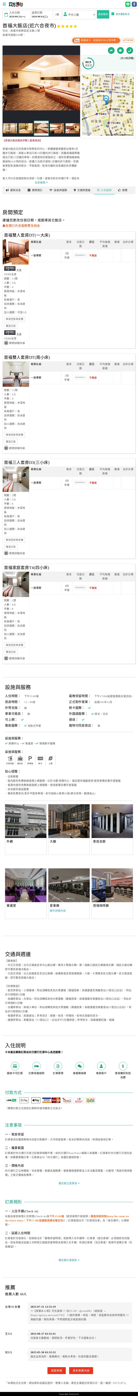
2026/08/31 (80, 255)
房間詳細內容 (17, 343)
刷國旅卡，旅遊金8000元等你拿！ (99, 40)
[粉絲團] (120, 50)
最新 (15, 190)
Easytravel (74, 1394)
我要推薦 (56, 1370)
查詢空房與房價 (14, 319)
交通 (84, 190)
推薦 (125, 190)
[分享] (111, 50)
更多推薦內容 (81, 1370)
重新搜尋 (103, 14)
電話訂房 (11, 326)
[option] (25, 821)
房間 (37, 190)
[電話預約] (129, 50)
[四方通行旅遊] (15, 6)
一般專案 (36, 255)
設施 (60, 190)
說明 (106, 190)
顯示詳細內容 (58, 910)
